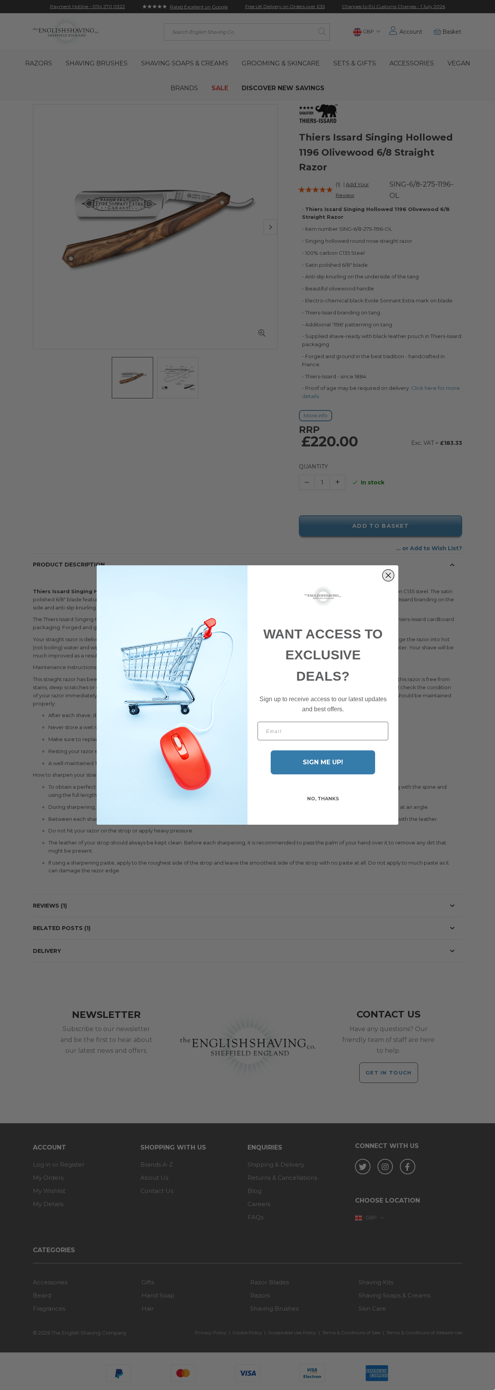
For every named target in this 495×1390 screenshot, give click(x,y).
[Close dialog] (388, 575)
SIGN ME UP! (323, 762)
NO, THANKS (323, 798)
